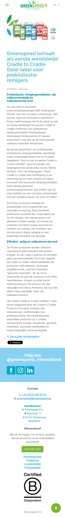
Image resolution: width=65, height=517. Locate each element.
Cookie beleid (32, 463)
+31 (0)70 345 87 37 (34, 394)
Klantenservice (32, 456)
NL (55, 4)
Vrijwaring (32, 460)
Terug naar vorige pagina (24, 336)
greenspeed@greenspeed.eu (34, 398)
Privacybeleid (32, 467)
